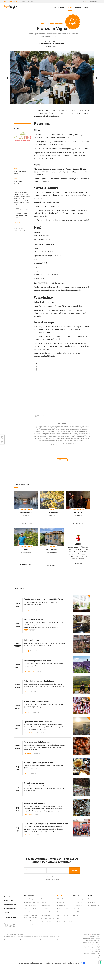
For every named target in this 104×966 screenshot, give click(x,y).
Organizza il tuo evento (64, 922)
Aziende (6, 913)
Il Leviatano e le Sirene (33, 619)
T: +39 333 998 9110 (69, 444)
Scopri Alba (78, 564)
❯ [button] (96, 77)
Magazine (78, 7)
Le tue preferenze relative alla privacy (63, 963)
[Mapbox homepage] (39, 415)
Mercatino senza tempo (34, 782)
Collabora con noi (10, 909)
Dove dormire (45, 909)
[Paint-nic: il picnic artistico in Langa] (81, 685)
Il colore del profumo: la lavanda (37, 660)
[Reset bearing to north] (36, 369)
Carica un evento (94, 1)
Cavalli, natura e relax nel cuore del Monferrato (44, 599)
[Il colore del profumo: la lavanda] (81, 664)
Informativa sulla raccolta (30, 963)
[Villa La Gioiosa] (52, 537)
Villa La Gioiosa (52, 550)
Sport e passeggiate (63, 909)
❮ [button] (7, 77)
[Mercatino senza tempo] (81, 787)
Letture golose (77, 905)
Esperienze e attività (30, 909)
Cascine (43, 899)
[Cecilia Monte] (26, 500)
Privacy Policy (37, 939)
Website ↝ (17, 226)
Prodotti (91, 899)
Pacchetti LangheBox (30, 899)
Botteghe (44, 902)
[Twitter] (2, 441)
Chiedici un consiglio (30, 905)
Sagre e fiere (61, 902)
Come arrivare (45, 915)
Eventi (11, 1)
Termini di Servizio (48, 939)
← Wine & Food (62, 460)
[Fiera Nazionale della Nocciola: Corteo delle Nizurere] (81, 828)
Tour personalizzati (11, 917)
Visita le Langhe (59, 7)
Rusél (25, 550)
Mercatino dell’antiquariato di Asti (38, 762)
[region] (62, 389)
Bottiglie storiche (93, 905)
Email (49, 869)
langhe (10, 7)
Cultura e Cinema (62, 915)
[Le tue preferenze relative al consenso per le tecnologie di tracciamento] (100, 962)
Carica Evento (8, 900)
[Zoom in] (36, 363)
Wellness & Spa (28, 924)
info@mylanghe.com (19, 228)
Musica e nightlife (62, 905)
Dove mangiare (45, 905)
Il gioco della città (31, 640)
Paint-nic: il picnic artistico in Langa (39, 681)
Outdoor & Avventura (30, 912)
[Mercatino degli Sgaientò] (81, 807)
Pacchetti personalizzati (31, 902)
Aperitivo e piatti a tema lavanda (38, 721)
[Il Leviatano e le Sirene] (81, 624)
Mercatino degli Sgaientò (34, 803)
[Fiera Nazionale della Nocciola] (81, 746)
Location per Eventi (47, 912)
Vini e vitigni (77, 912)
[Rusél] (26, 537)
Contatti (7, 896)
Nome (27, 869)
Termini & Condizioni (10, 934)
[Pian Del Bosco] (52, 500)
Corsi (59, 918)
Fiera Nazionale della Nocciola (37, 742)
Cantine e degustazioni (31, 921)
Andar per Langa (78, 899)
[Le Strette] (78, 500)
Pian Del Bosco (52, 512)
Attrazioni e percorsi (47, 918)
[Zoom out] (36, 366)
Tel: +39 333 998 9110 (20, 230)
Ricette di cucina (78, 909)
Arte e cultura (77, 902)
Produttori (91, 902)
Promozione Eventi (10, 904)
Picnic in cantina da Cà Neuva (36, 701)
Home (5, 1)
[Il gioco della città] (81, 644)
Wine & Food (18, 1)
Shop (86, 7)
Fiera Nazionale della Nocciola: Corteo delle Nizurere (46, 823)
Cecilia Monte (25, 512)
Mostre (59, 912)
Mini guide (76, 915)
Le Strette (78, 512)
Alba (78, 544)
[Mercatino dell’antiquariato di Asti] (81, 767)
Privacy (20, 934)
